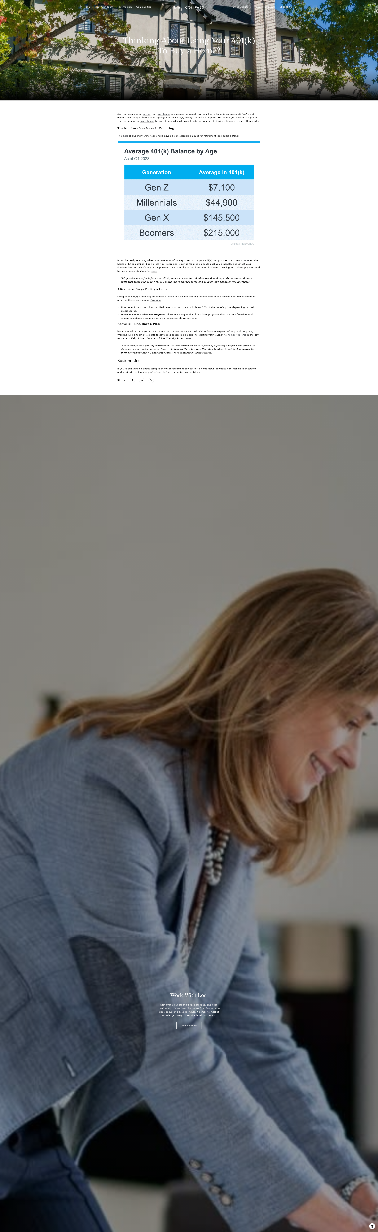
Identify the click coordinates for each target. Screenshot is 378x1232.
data (125, 135)
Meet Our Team (103, 7)
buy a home (147, 121)
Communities (143, 7)
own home (164, 114)
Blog (258, 7)
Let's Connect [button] (189, 1025)
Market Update (239, 7)
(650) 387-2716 (287, 7)
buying (146, 114)
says (154, 271)
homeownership (237, 334)
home (246, 260)
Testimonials (125, 7)
